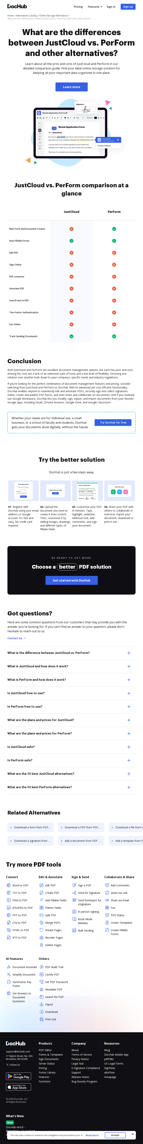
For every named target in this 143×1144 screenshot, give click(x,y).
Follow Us (15, 1064)
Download (51, 1012)
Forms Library (47, 1072)
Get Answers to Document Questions (21, 997)
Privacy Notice (80, 1059)
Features (93, 6)
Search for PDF (54, 997)
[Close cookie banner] (133, 1134)
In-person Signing (88, 911)
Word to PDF (20, 885)
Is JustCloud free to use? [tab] (26, 693)
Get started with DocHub (71, 580)
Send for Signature (89, 893)
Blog (107, 1050)
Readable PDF (53, 989)
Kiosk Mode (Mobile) (85, 921)
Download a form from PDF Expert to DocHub (34, 827)
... (92, 1135)
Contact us (14, 638)
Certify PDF (52, 974)
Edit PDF (50, 885)
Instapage (110, 1077)
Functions (44, 1081)
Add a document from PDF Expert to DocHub (84, 841)
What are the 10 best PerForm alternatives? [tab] (39, 787)
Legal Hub (78, 1063)
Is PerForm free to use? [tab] (24, 706)
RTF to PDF (19, 937)
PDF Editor (45, 1050)
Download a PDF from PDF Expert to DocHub (84, 827)
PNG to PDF (19, 900)
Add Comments (120, 885)
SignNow (109, 1068)
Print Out (50, 1019)
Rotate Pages (53, 930)
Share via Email (120, 900)
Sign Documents (49, 1059)
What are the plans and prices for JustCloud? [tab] (40, 720)
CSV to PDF (19, 922)
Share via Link (119, 893)
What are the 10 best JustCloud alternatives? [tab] (40, 773)
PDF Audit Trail (54, 967)
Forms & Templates (51, 1054)
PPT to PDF (19, 915)
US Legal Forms (113, 1063)
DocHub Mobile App (116, 1054)
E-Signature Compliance (86, 1068)
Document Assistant (24, 967)
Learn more (71, 87)
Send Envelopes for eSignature (89, 902)
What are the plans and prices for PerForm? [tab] (39, 733)
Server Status (47, 1063)
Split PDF (50, 915)
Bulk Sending (85, 930)
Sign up (128, 6)
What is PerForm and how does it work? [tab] (36, 679)
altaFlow (109, 1072)
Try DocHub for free (113, 422)
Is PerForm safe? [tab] (19, 760)
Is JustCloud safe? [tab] (21, 747)
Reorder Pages (54, 937)
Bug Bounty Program (84, 1081)
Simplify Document (23, 974)
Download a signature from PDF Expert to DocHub (34, 841)
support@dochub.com (18, 1051)
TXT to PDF (19, 893)
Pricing (78, 6)
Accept (115, 1135)
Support (76, 1072)
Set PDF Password (56, 982)
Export (49, 1004)
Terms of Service (82, 1054)
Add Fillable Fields (55, 900)
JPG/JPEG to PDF (22, 907)
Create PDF (52, 893)
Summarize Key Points (21, 984)
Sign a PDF (84, 885)
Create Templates (121, 922)
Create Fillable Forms (119, 932)
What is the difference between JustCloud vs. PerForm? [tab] (48, 652)
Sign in (111, 6)
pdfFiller (109, 1059)
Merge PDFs (52, 922)
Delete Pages (53, 945)
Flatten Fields (53, 907)
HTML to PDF (20, 930)
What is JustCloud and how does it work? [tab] (37, 666)
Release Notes (80, 1077)
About (75, 1050)
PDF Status (117, 915)
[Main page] (17, 7)
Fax (113, 907)
